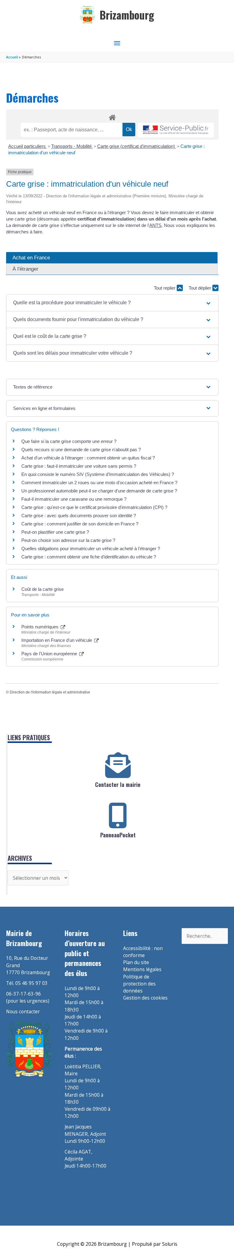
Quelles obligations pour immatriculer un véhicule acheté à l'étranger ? (90, 548)
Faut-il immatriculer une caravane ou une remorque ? (73, 499)
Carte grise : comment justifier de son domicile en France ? (79, 523)
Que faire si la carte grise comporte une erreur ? (68, 441)
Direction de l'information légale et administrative (50, 692)
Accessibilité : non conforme (143, 952)
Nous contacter (23, 1011)
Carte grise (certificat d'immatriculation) (136, 146)
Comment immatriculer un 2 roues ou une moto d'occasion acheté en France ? (99, 482)
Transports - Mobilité (72, 146)
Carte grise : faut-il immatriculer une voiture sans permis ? (78, 466)
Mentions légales (142, 969)
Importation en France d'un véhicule (57, 640)
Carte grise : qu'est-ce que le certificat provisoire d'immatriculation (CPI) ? (94, 507)
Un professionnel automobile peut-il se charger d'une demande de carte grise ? (99, 490)
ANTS (155, 225)
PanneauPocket (118, 835)
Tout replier (165, 288)
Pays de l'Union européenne (49, 653)
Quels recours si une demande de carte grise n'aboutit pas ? (81, 449)
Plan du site (136, 962)
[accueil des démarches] (112, 116)
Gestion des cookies (145, 997)
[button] (112, 302)
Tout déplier (200, 288)
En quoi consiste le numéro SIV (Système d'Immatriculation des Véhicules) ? (97, 474)
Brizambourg (127, 15)
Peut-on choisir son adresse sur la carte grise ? (68, 540)
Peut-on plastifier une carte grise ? (55, 532)
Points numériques (40, 626)
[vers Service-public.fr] (176, 130)
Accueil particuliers (27, 146)
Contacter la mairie (117, 784)
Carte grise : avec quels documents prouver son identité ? (79, 515)
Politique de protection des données (139, 983)
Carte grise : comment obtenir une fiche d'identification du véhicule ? (88, 556)
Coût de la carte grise (42, 589)
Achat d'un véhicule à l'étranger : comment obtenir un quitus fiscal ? (88, 457)
